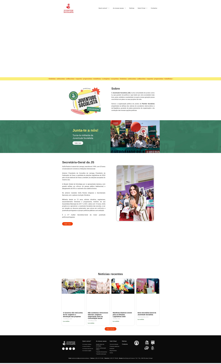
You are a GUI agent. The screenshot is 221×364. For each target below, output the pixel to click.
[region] (110, 46)
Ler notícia (66, 321)
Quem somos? (103, 8)
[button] (1, 250)
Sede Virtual (141, 8)
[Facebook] (67, 348)
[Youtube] (74, 348)
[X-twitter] (70, 348)
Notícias (131, 8)
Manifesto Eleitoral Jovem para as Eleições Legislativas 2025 (122, 314)
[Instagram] (63, 348)
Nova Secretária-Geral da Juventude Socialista (147, 314)
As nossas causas (118, 8)
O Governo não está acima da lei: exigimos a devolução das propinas (73, 314)
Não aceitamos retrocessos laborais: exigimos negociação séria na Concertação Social (98, 315)
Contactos (154, 8)
